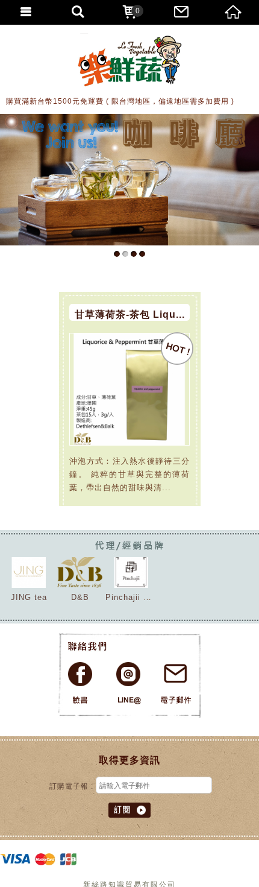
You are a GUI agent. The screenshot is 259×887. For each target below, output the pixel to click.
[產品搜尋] (78, 12)
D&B (80, 597)
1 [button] (117, 254)
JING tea (29, 597)
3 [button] (134, 254)
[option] (129, 179)
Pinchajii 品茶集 (137, 597)
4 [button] (142, 254)
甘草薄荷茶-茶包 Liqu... (130, 314)
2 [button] (125, 254)
